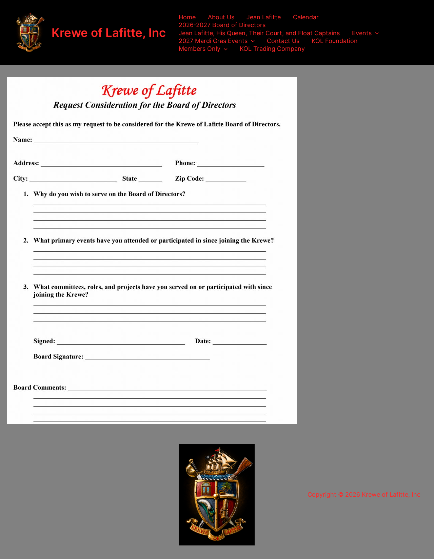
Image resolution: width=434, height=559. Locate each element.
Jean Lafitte (263, 17)
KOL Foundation (335, 40)
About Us (221, 17)
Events (362, 33)
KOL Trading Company (272, 48)
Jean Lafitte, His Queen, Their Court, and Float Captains (259, 33)
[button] (375, 33)
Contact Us (283, 40)
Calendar (306, 17)
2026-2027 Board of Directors (222, 24)
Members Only (199, 48)
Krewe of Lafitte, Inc (109, 32)
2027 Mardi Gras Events (213, 40)
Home (187, 17)
